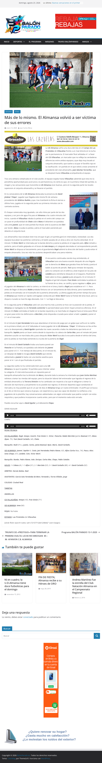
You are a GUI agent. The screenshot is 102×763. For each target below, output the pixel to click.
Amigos (85, 41)
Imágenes (49, 41)
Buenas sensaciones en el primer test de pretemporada (66, 4)
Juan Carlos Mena (26, 128)
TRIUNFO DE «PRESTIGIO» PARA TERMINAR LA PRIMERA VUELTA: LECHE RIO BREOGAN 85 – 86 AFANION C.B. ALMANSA (27, 536)
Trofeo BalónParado (68, 41)
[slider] (92, 415)
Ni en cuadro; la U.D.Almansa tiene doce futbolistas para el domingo (16, 584)
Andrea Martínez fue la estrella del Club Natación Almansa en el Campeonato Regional (84, 586)
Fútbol (17, 112)
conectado (28, 617)
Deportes (17, 41)
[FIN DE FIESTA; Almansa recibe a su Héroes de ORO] (51, 554)
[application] (51, 415)
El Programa (35, 41)
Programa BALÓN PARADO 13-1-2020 (79, 532)
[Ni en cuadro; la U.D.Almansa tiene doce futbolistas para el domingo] (17, 554)
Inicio (6, 41)
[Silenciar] (87, 415)
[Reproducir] (7, 415)
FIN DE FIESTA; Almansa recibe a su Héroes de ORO (50, 580)
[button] (23, 41)
